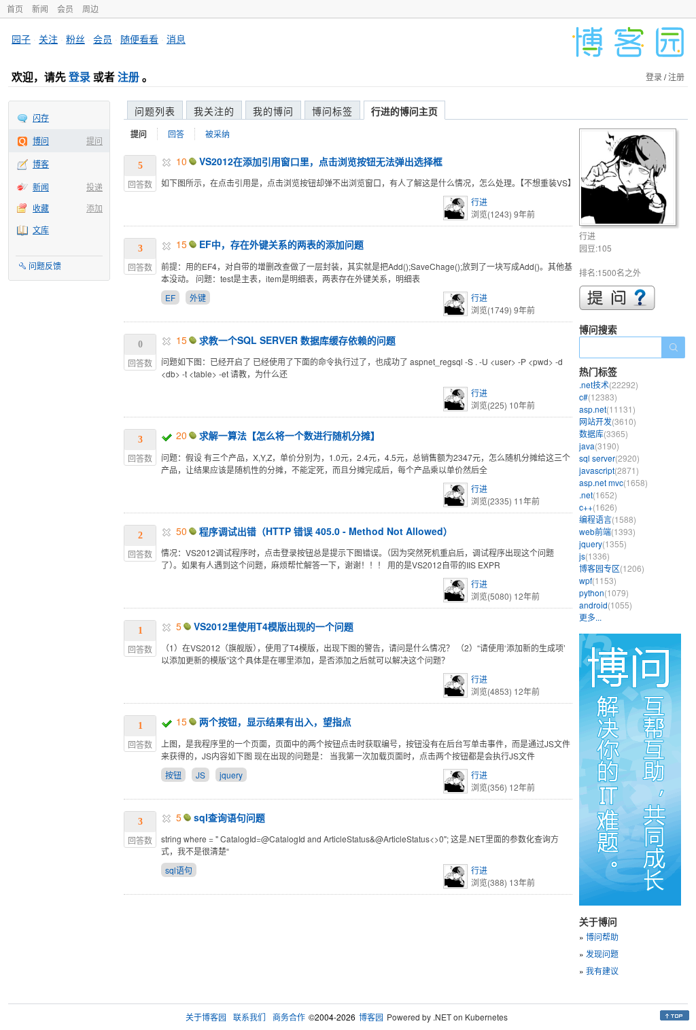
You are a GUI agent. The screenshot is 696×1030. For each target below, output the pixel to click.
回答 (176, 133)
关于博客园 (206, 1017)
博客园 (371, 1017)
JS (200, 774)
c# (598, 396)
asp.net (607, 409)
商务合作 (289, 1017)
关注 (48, 39)
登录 (79, 76)
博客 (41, 163)
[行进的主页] (629, 179)
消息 (176, 39)
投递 (94, 186)
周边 (90, 8)
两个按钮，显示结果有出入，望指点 (275, 721)
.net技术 (608, 384)
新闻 (40, 8)
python (604, 592)
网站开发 (607, 421)
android (605, 605)
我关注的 (214, 111)
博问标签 (332, 111)
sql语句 (178, 870)
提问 (94, 140)
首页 (15, 8)
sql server (609, 458)
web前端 (607, 531)
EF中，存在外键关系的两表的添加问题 (281, 244)
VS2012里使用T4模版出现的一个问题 (273, 626)
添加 (94, 207)
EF (170, 297)
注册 (128, 76)
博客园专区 (611, 568)
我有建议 (602, 970)
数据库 (603, 433)
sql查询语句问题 (229, 817)
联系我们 (249, 1017)
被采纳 (217, 133)
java (599, 445)
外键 (198, 297)
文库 (41, 229)
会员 (65, 8)
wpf (597, 580)
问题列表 (155, 111)
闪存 (41, 117)
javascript (609, 470)
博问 (41, 140)
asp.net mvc (613, 482)
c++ (598, 507)
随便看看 (139, 39)
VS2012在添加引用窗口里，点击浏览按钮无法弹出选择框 (320, 161)
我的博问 (273, 111)
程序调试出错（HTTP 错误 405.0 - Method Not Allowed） (326, 531)
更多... (590, 617)
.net (598, 494)
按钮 (173, 774)
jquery (231, 774)
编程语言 (607, 519)
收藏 (41, 207)
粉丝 (75, 39)
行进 (479, 201)
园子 (21, 39)
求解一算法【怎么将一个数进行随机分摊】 (289, 435)
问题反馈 (45, 265)
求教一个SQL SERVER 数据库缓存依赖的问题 (297, 340)
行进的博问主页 (404, 111)
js (594, 556)
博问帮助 (602, 936)
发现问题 (602, 953)
